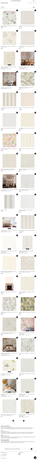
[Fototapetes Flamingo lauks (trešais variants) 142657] (9, 223)
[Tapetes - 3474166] (9, 202)
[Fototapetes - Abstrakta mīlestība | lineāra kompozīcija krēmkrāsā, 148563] (27, 60)
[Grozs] (33, 2)
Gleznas (2, 435)
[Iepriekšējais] (13, 421)
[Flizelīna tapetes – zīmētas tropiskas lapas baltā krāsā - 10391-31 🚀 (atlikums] (9, 408)
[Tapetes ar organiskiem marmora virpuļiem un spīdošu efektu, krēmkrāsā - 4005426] (9, 326)
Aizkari (2, 430)
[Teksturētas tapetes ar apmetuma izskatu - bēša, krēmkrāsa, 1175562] (27, 408)
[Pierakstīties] (31, 449)
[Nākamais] (23, 421)
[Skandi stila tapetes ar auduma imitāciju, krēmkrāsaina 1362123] (27, 121)
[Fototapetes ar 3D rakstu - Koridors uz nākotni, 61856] (9, 182)
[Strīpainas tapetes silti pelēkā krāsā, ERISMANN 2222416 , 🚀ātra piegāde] (27, 244)
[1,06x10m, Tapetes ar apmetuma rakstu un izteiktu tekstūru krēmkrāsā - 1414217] (27, 183)
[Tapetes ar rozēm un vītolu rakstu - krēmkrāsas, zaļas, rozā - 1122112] (9, 39)
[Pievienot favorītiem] (17, 10)
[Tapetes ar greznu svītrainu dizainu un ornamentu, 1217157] (27, 142)
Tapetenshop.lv (4, 2)
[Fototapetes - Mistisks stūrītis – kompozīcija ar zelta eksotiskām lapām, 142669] (9, 346)
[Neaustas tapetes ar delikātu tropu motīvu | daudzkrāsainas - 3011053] (9, 142)
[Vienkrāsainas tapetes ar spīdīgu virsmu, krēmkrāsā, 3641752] (27, 19)
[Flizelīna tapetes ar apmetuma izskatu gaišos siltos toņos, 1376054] (27, 39)
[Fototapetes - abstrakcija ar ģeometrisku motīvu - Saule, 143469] (9, 387)
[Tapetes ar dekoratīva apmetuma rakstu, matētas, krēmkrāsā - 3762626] (27, 162)
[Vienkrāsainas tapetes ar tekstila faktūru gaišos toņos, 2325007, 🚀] (27, 285)
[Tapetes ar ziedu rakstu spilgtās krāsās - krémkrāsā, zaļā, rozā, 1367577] (9, 19)
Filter (2, 7)
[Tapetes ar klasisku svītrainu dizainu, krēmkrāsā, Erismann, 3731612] (9, 101)
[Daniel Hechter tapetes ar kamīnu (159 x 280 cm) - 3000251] (9, 285)
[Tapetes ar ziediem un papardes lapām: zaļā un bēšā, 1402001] (27, 305)
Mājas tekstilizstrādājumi (5, 439)
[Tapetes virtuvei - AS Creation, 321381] (9, 366)
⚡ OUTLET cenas (15, 0)
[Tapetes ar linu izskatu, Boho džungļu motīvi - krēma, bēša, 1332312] (9, 305)
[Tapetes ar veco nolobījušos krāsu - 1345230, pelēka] (27, 345)
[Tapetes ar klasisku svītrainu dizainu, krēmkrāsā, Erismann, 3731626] (27, 224)
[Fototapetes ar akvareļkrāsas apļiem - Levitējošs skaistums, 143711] (27, 326)
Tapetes (2, 425)
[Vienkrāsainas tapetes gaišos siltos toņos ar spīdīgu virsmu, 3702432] (9, 244)
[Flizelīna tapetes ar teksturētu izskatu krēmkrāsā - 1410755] (9, 121)
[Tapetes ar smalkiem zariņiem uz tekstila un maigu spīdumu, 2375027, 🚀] (9, 60)
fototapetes (7, 425)
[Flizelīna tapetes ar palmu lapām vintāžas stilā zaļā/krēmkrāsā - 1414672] (27, 80)
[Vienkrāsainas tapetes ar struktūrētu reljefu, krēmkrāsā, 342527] (27, 203)
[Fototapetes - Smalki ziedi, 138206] (9, 80)
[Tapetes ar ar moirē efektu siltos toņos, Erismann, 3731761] (27, 101)
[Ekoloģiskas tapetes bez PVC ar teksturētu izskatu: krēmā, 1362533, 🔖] (27, 387)
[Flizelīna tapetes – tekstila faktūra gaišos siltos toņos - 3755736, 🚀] (27, 367)
